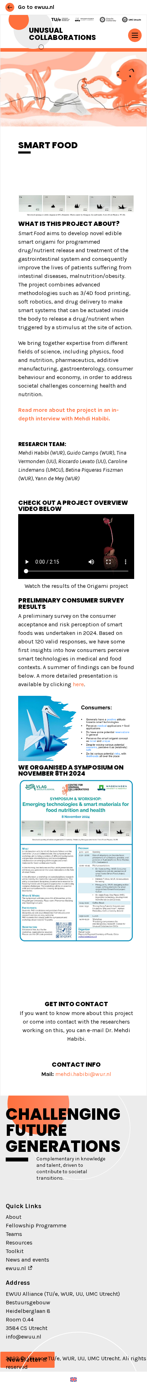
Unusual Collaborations (62, 34)
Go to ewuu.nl (35, 7)
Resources (19, 1242)
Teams (14, 1234)
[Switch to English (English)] (73, 1379)
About (13, 1216)
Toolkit (15, 1251)
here (78, 684)
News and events (27, 1259)
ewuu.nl (16, 1268)
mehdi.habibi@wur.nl (83, 1074)
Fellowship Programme (36, 1225)
